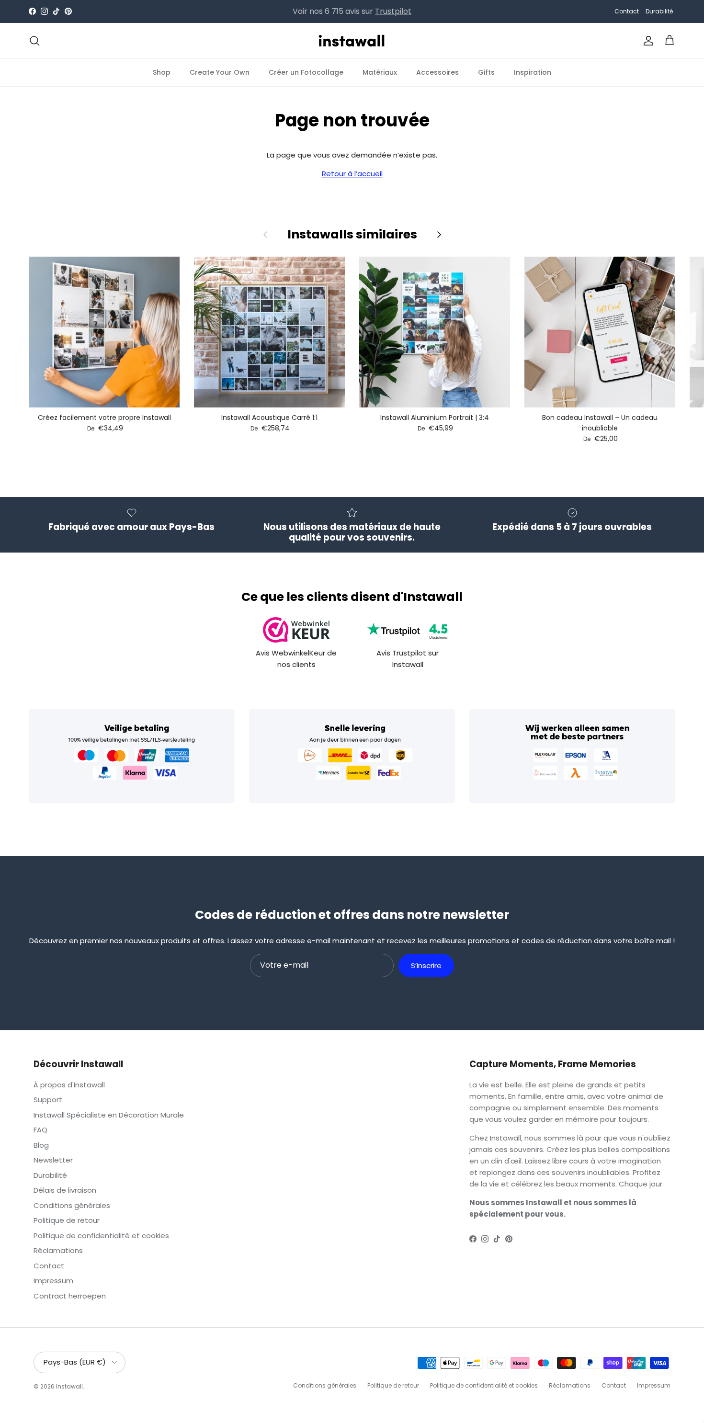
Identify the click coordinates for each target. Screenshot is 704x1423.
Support (48, 1100)
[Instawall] (352, 41)
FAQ (40, 1130)
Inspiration (532, 72)
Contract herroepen (70, 1296)
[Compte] (646, 40)
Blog (41, 1145)
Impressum (53, 1281)
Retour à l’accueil (352, 174)
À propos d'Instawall (69, 1085)
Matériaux (380, 72)
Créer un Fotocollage (306, 72)
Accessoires (437, 72)
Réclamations (58, 1250)
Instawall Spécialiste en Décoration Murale (109, 1115)
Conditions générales (72, 1205)
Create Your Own (220, 72)
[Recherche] (34, 40)
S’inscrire (426, 965)
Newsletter (53, 1160)
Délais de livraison (65, 1190)
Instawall (69, 1386)
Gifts (486, 72)
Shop (161, 72)
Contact (626, 11)
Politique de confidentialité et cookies (101, 1236)
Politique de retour (67, 1220)
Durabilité (659, 11)
